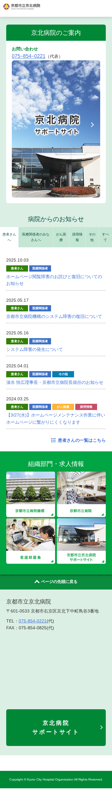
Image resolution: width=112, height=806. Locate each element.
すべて (105, 237)
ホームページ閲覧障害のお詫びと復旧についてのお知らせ (54, 280)
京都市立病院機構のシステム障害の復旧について (54, 316)
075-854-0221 (33, 620)
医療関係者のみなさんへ (35, 237)
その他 (92, 237)
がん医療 (61, 237)
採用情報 (77, 237)
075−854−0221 (28, 56)
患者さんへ (9, 237)
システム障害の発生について (34, 349)
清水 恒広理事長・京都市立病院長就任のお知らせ (54, 382)
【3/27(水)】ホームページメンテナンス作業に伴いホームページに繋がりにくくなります (55, 418)
